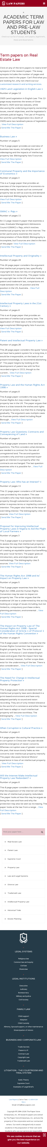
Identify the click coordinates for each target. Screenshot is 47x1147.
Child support (23, 1016)
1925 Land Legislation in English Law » (21, 88)
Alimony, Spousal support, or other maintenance (23, 1027)
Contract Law (23, 1054)
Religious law (23, 959)
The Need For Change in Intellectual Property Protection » (20, 679)
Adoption (23, 1020)
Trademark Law (23, 1061)
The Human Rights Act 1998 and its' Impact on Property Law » (20, 577)
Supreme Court (23, 1083)
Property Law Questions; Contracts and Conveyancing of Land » (22, 433)
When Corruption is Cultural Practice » (21, 727)
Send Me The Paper (11, 127)
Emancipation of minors (23, 1030)
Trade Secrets (23, 1047)
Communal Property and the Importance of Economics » (22, 172)
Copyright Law (23, 1057)
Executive (24, 986)
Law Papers (13, 1099)
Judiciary (23, 989)
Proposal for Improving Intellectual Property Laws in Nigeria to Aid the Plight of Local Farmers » (23, 529)
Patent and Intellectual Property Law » (21, 340)
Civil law (23, 966)
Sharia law (23, 969)
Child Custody (23, 1023)
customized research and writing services (20, 84)
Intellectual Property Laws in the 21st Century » (20, 304)
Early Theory (23, 1080)
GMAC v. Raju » (8, 211)
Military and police (23, 996)
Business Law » (8, 136)
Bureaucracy (23, 993)
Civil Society (23, 1000)
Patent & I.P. (24, 1050)
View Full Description (12, 124)
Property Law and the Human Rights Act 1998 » (22, 386)
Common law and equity (23, 962)
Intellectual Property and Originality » (21, 255)
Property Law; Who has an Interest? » (20, 481)
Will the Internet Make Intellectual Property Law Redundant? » (18, 777)
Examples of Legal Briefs (23, 1087)
